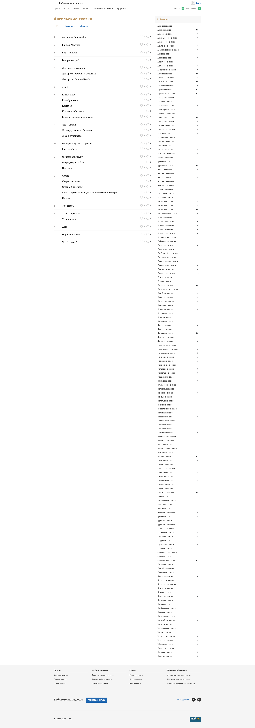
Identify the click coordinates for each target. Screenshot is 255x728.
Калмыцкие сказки (166, 249)
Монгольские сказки (166, 373)
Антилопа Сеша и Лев (74, 37)
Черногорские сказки (167, 584)
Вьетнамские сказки (166, 153)
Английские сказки (166, 73)
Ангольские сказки (166, 77)
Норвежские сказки (166, 416)
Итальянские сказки (166, 233)
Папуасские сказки (166, 440)
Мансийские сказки (166, 357)
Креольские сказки (166, 301)
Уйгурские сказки (165, 540)
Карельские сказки (166, 269)
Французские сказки (166, 560)
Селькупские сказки (166, 468)
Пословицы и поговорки (102, 8)
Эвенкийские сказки (166, 620)
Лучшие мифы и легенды (102, 679)
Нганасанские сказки (167, 385)
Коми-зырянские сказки (168, 289)
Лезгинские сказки (166, 337)
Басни (85, 8)
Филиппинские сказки (167, 552)
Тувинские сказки (165, 516)
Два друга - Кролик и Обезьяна (79, 73)
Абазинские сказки (166, 26)
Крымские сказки (165, 305)
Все (58, 26)
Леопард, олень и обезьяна (77, 130)
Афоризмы (121, 8)
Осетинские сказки (166, 432)
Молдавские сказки (166, 369)
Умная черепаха (71, 213)
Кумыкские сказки (165, 313)
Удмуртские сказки (166, 528)
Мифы (66, 8)
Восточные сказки (165, 149)
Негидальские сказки (167, 389)
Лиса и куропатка (72, 135)
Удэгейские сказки (166, 532)
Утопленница (69, 219)
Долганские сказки (166, 181)
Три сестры (68, 205)
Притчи (57, 8)
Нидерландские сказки (167, 408)
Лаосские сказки (165, 329)
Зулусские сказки (165, 197)
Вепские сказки (164, 145)
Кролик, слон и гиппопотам (77, 116)
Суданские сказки (165, 488)
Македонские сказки (166, 353)
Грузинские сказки (165, 165)
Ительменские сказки (167, 237)
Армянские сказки (165, 81)
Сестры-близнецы (72, 186)
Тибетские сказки (165, 508)
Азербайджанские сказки (168, 50)
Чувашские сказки (165, 596)
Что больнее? (69, 242)
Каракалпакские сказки (168, 261)
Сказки (76, 8)
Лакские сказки (164, 325)
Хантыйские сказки (166, 568)
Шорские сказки (165, 612)
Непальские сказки (166, 400)
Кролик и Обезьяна (73, 111)
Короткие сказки (136, 675)
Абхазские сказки (165, 30)
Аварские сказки (165, 34)
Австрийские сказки (166, 42)
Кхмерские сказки (165, 321)
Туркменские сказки (166, 524)
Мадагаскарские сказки (168, 349)
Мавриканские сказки (167, 345)
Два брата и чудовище (74, 68)
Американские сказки (167, 69)
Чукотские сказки (165, 600)
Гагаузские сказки (165, 157)
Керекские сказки (165, 277)
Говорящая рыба (71, 60)
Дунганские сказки (166, 185)
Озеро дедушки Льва (73, 162)
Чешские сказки (164, 592)
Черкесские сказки (166, 580)
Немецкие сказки (165, 393)
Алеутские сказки (165, 61)
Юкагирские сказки (166, 648)
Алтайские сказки (165, 65)
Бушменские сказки (166, 137)
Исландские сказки (166, 225)
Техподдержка (183, 699)
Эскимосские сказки (166, 636)
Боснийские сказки (166, 125)
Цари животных (71, 234)
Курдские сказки (165, 317)
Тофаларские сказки (166, 512)
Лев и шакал (69, 124)
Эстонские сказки (165, 640)
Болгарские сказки (166, 121)
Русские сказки (164, 456)
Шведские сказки (165, 604)
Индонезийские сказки (167, 213)
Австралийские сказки (167, 38)
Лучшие (84, 26)
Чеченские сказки (165, 588)
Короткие (70, 26)
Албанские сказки (165, 58)
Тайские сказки (164, 496)
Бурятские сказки (165, 133)
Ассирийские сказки (166, 85)
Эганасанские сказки (167, 628)
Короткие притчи (61, 675)
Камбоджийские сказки (168, 253)
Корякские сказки (165, 297)
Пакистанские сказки (167, 436)
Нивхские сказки (165, 404)
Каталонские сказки (166, 273)
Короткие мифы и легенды (103, 675)
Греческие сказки (165, 161)
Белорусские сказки (166, 113)
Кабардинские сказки (167, 241)
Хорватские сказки (166, 572)
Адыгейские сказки (166, 46)
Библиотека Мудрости (71, 3)
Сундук (66, 198)
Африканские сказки (166, 93)
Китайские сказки (165, 285)
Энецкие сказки (164, 632)
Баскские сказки (165, 101)
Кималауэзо (69, 94)
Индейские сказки (165, 205)
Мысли (177, 8)
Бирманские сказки (166, 117)
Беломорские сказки (166, 109)
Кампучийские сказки (167, 257)
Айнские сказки (164, 54)
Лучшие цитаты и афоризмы (179, 675)
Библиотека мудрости (68, 699)
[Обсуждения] (147, 36)
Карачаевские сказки (167, 265)
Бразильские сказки (166, 129)
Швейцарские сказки (167, 608)
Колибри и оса (70, 100)
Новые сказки (135, 683)
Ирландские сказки (166, 221)
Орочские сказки (165, 428)
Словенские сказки (166, 484)
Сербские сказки (165, 472)
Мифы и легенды (100, 670)
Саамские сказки (165, 460)
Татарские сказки (165, 504)
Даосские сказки (165, 169)
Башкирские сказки (166, 105)
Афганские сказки (165, 89)
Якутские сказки (165, 652)
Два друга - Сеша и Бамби (76, 79)
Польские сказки (165, 444)
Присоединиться (96, 700)
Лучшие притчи (60, 679)
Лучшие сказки (135, 679)
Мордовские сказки (166, 377)
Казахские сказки (165, 245)
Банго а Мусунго (71, 44)
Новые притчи (59, 683)
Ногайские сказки (165, 412)
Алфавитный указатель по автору (181, 683)
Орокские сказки (165, 424)
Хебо (64, 226)
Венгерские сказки (166, 141)
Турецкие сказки (165, 520)
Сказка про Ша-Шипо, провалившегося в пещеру (89, 192)
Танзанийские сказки (167, 500)
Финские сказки (164, 556)
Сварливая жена (71, 181)
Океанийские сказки (166, 420)
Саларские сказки (165, 464)
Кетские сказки (164, 281)
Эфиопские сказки (165, 644)
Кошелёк (67, 105)
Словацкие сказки (165, 480)
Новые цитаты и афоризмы (178, 679)
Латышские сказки (165, 333)
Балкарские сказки (166, 97)
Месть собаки (69, 149)
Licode (58, 718)
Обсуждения (191, 8)
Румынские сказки (165, 452)
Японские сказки (165, 656)
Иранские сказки (165, 217)
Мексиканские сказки (167, 365)
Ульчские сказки (165, 548)
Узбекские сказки (165, 536)
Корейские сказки (165, 293)
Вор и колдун (69, 52)
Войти (198, 3)
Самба (65, 175)
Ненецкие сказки (165, 397)
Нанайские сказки (165, 381)
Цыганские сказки (165, 576)
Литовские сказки (165, 341)
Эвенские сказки (165, 624)
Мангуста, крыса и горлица (77, 143)
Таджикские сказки (166, 492)
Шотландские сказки (166, 616)
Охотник (67, 168)
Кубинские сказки (165, 309)
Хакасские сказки (165, 564)
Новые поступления (100, 683)
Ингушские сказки (165, 201)
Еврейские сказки (165, 189)
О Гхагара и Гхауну (72, 156)
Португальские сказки (167, 448)
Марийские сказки (165, 361)
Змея (65, 86)
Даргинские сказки (166, 173)
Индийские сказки (165, 209)
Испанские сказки (165, 229)
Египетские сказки (166, 193)
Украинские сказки (166, 544)
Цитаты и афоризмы (177, 670)
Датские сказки (164, 177)
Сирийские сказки (165, 476)
